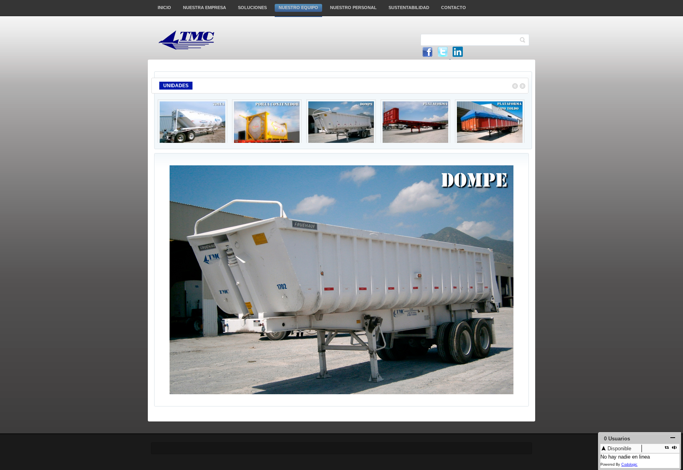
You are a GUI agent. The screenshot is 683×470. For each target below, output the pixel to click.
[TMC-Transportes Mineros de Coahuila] (195, 40)
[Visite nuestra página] (458, 57)
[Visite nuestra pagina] (427, 57)
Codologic (629, 464)
